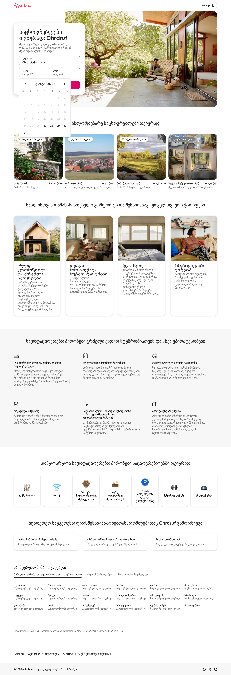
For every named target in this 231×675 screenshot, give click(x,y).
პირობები (72, 669)
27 (45, 125)
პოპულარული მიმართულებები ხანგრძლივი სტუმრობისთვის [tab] (48, 574)
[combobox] (49, 62)
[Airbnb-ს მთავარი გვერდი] (22, 5)
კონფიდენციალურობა (50, 669)
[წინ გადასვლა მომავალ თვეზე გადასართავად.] (65, 84)
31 (25, 132)
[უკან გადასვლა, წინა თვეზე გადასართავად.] (25, 84)
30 (65, 125)
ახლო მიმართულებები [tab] (100, 574)
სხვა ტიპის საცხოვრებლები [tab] (133, 574)
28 (51, 125)
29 (58, 125)
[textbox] (34, 74)
